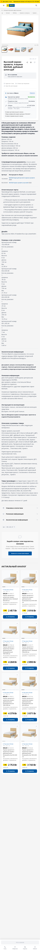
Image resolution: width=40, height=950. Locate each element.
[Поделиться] (27, 62)
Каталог (8, 13)
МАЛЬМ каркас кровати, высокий (18, 183)
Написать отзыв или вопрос (20, 553)
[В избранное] (34, 62)
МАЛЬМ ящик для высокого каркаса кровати (22, 178)
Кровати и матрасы (25, 13)
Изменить (32, 93)
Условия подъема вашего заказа (14, 116)
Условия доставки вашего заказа (14, 112)
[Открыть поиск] (36, 5)
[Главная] (2, 13)
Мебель (15, 13)
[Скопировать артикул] (14, 526)
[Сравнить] (31, 62)
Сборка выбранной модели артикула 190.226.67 (17, 114)
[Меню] (4, 5)
